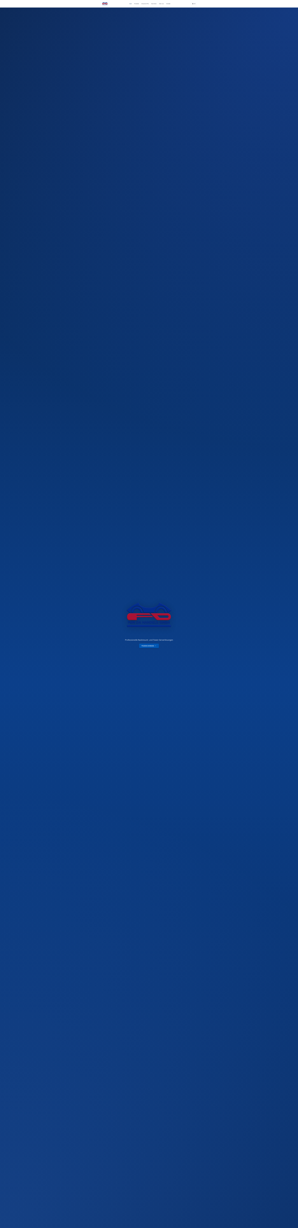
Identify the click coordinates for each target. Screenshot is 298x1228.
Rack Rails (154, 3)
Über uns (161, 3)
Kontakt (168, 3)
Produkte (136, 3)
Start (130, 3)
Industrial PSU (145, 3)
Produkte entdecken (148, 646)
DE (194, 3)
